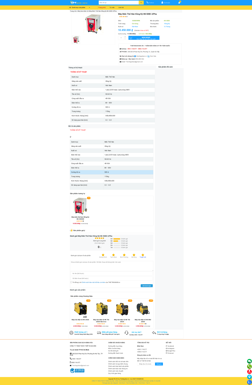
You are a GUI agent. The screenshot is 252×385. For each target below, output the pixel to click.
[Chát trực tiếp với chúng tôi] (249, 361)
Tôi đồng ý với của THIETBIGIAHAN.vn (96, 282)
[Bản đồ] (249, 377)
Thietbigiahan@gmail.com (134, 62)
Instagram (171, 348)
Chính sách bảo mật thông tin (118, 368)
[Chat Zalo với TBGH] (149, 56)
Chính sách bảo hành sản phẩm (118, 366)
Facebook (171, 346)
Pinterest (171, 353)
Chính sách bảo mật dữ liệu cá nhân (93, 282)
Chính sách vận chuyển (115, 371)
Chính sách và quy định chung (118, 364)
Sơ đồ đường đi (113, 351)
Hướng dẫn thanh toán (115, 353)
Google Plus (171, 351)
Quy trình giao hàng (114, 373)
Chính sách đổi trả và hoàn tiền (118, 361)
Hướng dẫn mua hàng (115, 346)
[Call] (249, 366)
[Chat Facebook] (135, 56)
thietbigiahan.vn (141, 56)
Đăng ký (159, 364)
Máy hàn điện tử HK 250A (80, 319)
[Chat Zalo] (249, 382)
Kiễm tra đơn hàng (114, 348)
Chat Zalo (153, 56)
